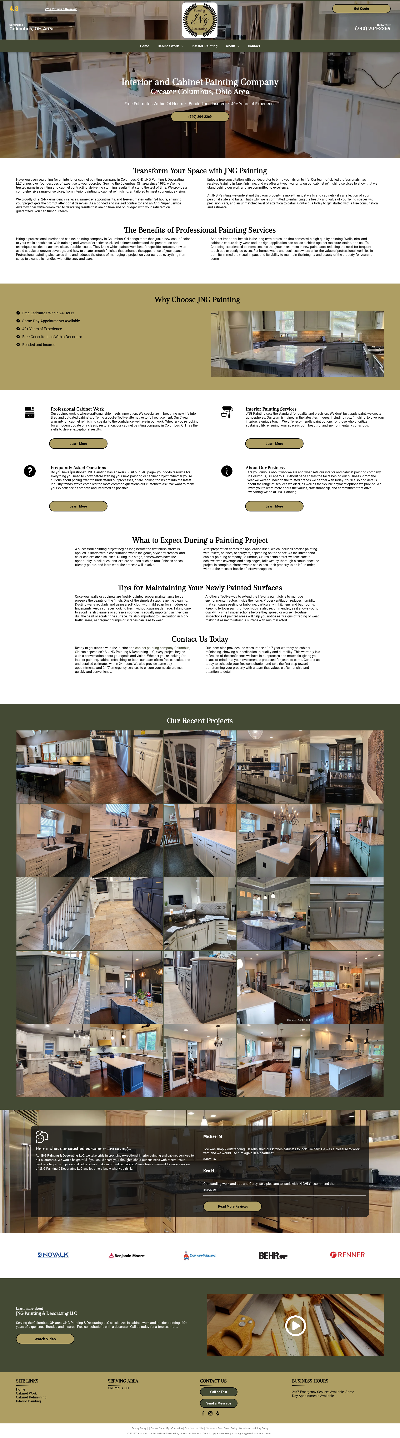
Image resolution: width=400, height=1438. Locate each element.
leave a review (180, 1164)
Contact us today (309, 203)
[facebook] (203, 1414)
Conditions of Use (194, 1428)
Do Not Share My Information (167, 1428)
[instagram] (210, 1414)
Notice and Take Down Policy (221, 1428)
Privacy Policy (139, 1428)
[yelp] (218, 1414)
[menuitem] (145, 46)
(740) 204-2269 (373, 28)
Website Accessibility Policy (253, 1428)
